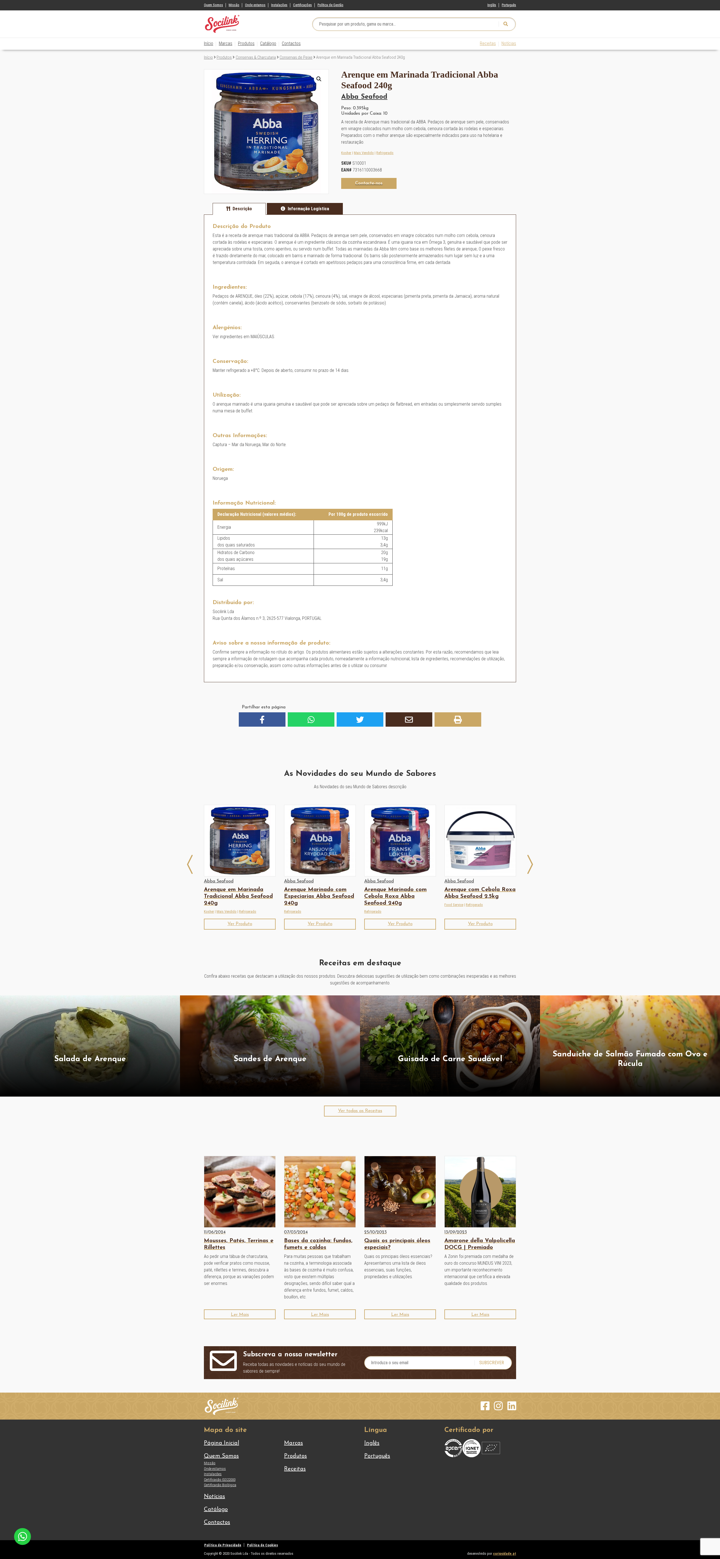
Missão (234, 5)
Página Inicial (221, 1443)
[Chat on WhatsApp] (22, 1536)
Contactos (291, 43)
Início (208, 43)
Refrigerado (384, 153)
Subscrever (491, 1362)
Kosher (346, 153)
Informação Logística (308, 208)
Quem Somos (213, 5)
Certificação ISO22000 (219, 1479)
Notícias (508, 43)
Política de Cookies (262, 1545)
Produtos (246, 43)
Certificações (302, 5)
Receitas (488, 43)
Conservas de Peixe (296, 57)
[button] (319, 79)
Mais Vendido (364, 153)
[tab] (239, 209)
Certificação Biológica (220, 1485)
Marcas (225, 43)
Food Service (453, 905)
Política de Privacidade (222, 1545)
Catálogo (268, 43)
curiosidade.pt (504, 1553)
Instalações (279, 5)
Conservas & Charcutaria (256, 57)
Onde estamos (255, 5)
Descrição (242, 208)
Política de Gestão (330, 5)
